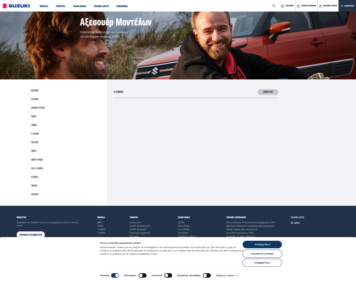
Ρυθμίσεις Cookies (225, 275)
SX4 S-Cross (37, 168)
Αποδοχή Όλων (262, 244)
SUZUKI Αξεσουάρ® (138, 229)
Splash (34, 142)
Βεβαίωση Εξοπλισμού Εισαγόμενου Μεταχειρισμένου (250, 226)
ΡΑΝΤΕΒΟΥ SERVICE (330, 5)
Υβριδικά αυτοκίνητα (187, 236)
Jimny (34, 125)
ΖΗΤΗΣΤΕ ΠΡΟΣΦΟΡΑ (308, 5)
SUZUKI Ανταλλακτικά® (140, 226)
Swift (34, 151)
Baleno (34, 90)
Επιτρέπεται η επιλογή (262, 253)
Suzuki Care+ (136, 222)
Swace (34, 186)
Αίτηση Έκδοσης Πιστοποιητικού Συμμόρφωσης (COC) (250, 222)
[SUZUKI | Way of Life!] (16, 6)
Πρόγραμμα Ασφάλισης (140, 233)
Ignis (33, 116)
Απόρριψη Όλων (262, 262)
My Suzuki (134, 236)
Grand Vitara (38, 108)
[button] (44, 6)
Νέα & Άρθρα (184, 226)
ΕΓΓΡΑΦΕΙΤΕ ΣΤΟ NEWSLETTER (30, 234)
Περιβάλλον (183, 233)
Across (34, 194)
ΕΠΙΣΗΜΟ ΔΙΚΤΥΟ (297, 217)
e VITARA (101, 233)
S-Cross (35, 134)
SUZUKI (181, 222)
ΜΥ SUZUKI (295, 223)
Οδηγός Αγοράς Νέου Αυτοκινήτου (241, 229)
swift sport (37, 160)
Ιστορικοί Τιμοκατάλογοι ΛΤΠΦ (240, 233)
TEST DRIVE (290, 5)
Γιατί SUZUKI (183, 229)
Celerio (35, 99)
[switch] (143, 275)
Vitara (34, 177)
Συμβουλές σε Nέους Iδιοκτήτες (240, 236)
